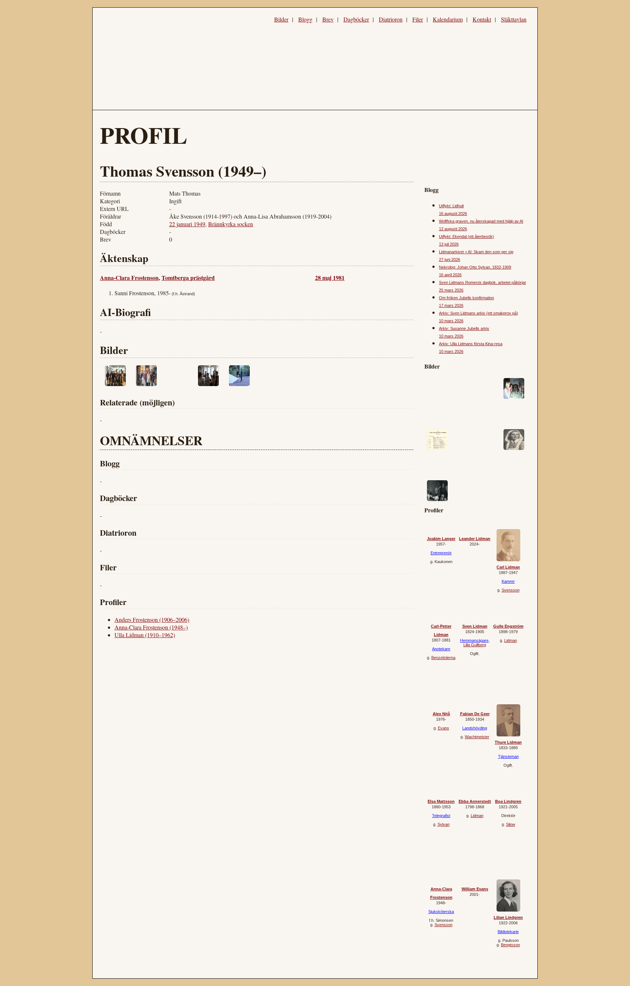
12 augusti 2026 (453, 229)
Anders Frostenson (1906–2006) (151, 619)
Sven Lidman (474, 626)
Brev (328, 19)
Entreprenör (441, 553)
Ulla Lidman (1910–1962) (144, 635)
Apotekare (441, 649)
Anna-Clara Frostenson (129, 277)
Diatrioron (390, 19)
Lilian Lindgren (508, 917)
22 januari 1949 (187, 224)
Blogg (305, 19)
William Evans (475, 889)
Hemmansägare (474, 640)
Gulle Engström (508, 626)
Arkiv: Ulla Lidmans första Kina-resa (470, 344)
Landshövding (474, 728)
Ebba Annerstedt (475, 801)
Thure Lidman (508, 742)
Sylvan (444, 824)
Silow (510, 824)
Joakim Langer (441, 538)
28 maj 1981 (330, 277)
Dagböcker (356, 19)
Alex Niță (441, 714)
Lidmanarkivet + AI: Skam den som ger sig (476, 252)
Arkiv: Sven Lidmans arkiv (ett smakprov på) (478, 313)
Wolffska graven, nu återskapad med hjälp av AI (481, 221)
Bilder (281, 19)
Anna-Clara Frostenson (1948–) (151, 627)
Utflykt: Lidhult (451, 206)
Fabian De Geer (475, 714)
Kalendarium (448, 19)
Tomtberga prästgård (188, 277)
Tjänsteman (508, 756)
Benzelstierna (443, 657)
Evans (443, 728)
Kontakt (481, 19)
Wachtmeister (477, 737)
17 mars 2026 (451, 305)
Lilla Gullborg (474, 645)
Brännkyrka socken (230, 224)
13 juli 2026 (449, 244)
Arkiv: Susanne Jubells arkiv (464, 328)
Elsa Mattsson (441, 801)
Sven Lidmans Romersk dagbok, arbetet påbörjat (482, 282)
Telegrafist (441, 815)
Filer (417, 19)
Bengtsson (510, 945)
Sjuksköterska (441, 911)
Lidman (510, 640)
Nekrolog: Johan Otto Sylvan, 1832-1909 (475, 267)
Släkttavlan (513, 19)
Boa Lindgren (508, 801)
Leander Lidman (474, 538)
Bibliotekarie (508, 931)
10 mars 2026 (451, 321)
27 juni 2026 (449, 259)
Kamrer (508, 581)
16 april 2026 (450, 275)
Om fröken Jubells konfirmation (466, 298)
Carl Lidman (508, 567)
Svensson (511, 590)
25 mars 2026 (451, 290)
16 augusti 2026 (453, 213)
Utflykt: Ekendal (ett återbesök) (466, 236)
